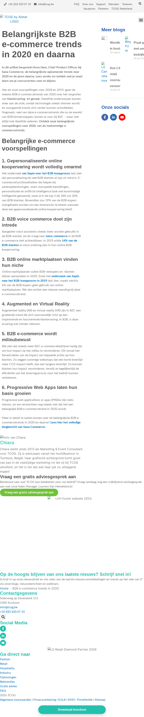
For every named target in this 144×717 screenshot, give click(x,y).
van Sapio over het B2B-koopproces (46, 173)
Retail (3, 663)
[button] (140, 3)
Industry (5, 672)
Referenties (7, 681)
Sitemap (100, 699)
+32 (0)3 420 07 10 (12, 611)
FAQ (3, 690)
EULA (62, 699)
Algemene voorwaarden (15, 699)
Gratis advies (8, 686)
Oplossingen (8, 677)
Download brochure (72, 709)
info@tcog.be (8, 607)
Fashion (5, 659)
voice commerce (57, 236)
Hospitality (7, 668)
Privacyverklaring (44, 699)
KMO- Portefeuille (80, 699)
